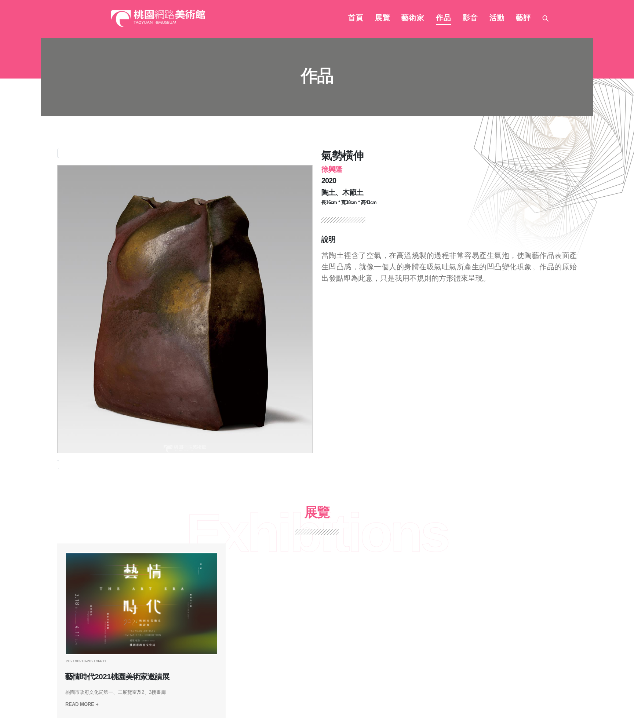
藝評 (523, 18)
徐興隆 (331, 169)
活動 (497, 18)
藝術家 (413, 18)
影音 (470, 18)
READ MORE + (82, 704)
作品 (443, 18)
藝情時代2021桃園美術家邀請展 (117, 676)
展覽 (382, 18)
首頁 (356, 18)
